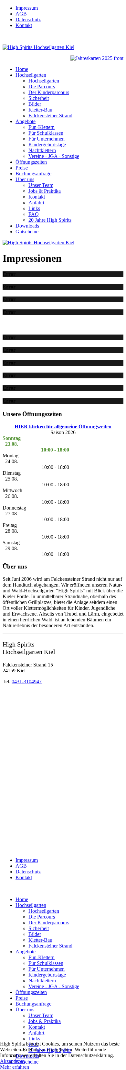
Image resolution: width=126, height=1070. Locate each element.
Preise (22, 167)
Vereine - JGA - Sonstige (53, 156)
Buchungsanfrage (33, 173)
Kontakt (24, 25)
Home (22, 69)
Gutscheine (27, 231)
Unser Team (40, 185)
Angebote (26, 121)
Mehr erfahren (14, 1067)
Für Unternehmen (46, 138)
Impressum (27, 8)
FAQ (33, 214)
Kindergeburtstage (47, 144)
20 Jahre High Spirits (49, 220)
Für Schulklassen (45, 133)
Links (34, 208)
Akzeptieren (12, 1061)
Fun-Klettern (41, 127)
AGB (21, 13)
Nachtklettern (42, 150)
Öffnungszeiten (31, 162)
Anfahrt (36, 202)
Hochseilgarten (31, 75)
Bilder (34, 104)
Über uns (25, 179)
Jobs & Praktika (44, 191)
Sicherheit (38, 98)
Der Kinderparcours (48, 92)
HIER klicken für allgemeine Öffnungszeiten (63, 426)
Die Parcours (41, 86)
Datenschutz (28, 19)
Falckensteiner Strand (50, 115)
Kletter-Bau (40, 109)
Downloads (27, 226)
